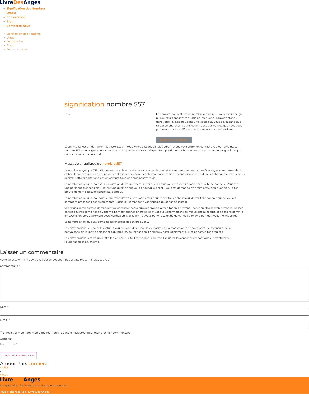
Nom (4, 307)
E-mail (5, 320)
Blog (9, 21)
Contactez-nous (18, 26)
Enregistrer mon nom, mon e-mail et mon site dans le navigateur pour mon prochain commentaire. (67, 332)
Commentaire (10, 266)
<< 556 (4, 367)
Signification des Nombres (26, 8)
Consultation (16, 17)
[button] (154, 30)
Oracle (11, 13)
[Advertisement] (154, 75)
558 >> (4, 375)
